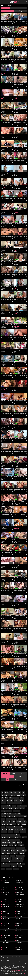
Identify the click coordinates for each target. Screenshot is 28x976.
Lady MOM (19, 923)
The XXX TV (6, 901)
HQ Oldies (5, 938)
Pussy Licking (9, 853)
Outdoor (3, 850)
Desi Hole (18, 880)
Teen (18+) (20, 861)
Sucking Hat (6, 913)
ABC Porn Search (20, 913)
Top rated (22, 8)
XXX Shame (6, 923)
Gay (14, 824)
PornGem (3, 36)
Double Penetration (12, 816)
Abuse (24, 973)
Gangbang (9, 824)
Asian (19, 792)
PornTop (16, 150)
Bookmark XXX (6, 882)
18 (2, 792)
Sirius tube (19, 892)
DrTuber (2, 238)
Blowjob (16, 800)
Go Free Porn (6, 925)
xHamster (16, 163)
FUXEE (4, 911)
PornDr (2, 163)
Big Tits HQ (5, 933)
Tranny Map (19, 916)
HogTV (2, 87)
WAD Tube (19, 938)
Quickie (16, 853)
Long (20, 11)
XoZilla (2, 466)
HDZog (15, 302)
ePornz (4, 909)
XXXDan (2, 74)
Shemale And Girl (20, 855)
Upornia (16, 112)
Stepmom (4, 861)
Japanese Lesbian (6, 834)
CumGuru (5, 880)
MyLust (2, 201)
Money (7, 847)
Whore (3, 869)
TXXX (2, 61)
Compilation (4, 808)
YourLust (16, 99)
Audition (19, 795)
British (21, 800)
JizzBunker (16, 327)
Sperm (21, 858)
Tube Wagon (19, 906)
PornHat (16, 49)
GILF (18, 824)
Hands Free (4, 829)
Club (25, 805)
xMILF (15, 276)
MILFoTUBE (19, 950)
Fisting (8, 821)
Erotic (8, 818)
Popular (5, 8)
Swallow (14, 861)
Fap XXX (14, 2)
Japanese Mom (15, 834)
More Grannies (6, 942)
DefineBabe (16, 694)
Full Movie (19, 821)
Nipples (18, 847)
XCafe (2, 403)
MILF (16, 845)
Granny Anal (9, 826)
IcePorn (2, 504)
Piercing (13, 850)
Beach (17, 797)
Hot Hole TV (19, 945)
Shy (13, 858)
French (13, 821)
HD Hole (5, 894)
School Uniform (5, 855)
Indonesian (4, 832)
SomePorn (3, 441)
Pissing (18, 850)
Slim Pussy (5, 945)
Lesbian (17, 840)
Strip (9, 861)
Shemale (12, 855)
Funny (24, 821)
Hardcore (11, 829)
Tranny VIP (19, 887)
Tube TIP (5, 887)
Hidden (16, 829)
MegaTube (3, 555)
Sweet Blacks (6, 928)
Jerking (24, 837)
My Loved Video (20, 933)
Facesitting (20, 818)
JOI (2, 840)
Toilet (14, 863)
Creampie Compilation (7, 811)
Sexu (15, 352)
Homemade (22, 829)
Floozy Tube (6, 904)
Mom (3, 847)
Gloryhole (23, 824)
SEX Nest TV (6, 950)
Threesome (8, 863)
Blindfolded (10, 800)
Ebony (19, 816)
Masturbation (5, 845)
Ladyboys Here (20, 894)
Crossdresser (16, 811)
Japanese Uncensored (7, 837)
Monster (13, 847)
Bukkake (3, 803)
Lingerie (13, 842)
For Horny (18, 930)
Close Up (20, 805)
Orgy (23, 847)
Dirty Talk (4, 816)
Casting (12, 803)
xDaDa (18, 911)
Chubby (8, 805)
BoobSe (16, 213)
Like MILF (18, 901)
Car (8, 803)
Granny (3, 826)
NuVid (2, 150)
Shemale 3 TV (19, 899)
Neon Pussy (6, 906)
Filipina (3, 821)
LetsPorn (3, 23)
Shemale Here (6, 935)
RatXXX (2, 706)
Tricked (19, 863)
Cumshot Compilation (6, 813)
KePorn (2, 529)
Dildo (19, 813)
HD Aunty (18, 925)
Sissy (17, 858)
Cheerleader (19, 803)
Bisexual (3, 800)
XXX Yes (5, 899)
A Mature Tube (6, 892)
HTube (18, 940)
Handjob (20, 826)
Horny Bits (18, 928)
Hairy (15, 826)
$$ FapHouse (17, 188)
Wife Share (8, 869)
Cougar (16, 808)
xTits (2, 49)
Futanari (3, 824)
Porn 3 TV (18, 947)
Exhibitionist (13, 818)
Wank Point (19, 942)
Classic (14, 805)
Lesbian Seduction (6, 842)
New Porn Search (7, 885)
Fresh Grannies (6, 918)
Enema (3, 818)
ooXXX (15, 36)
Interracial (16, 832)
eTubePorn (5, 940)
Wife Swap (15, 869)
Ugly (24, 863)
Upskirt (7, 866)
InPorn (15, 732)
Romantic (22, 853)
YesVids (16, 479)
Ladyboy (7, 840)
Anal (11, 792)
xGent (4, 916)
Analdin (2, 352)
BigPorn (18, 918)
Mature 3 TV (6, 889)
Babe (24, 795)
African (6, 792)
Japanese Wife (17, 837)
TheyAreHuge (3, 327)
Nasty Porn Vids (20, 909)
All (7, 11)
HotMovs (16, 403)
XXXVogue (16, 87)
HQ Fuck (5, 947)
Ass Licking (4, 795)
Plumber (24, 850)
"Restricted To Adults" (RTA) (17, 970)
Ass (23, 792)
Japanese (23, 832)
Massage (19, 842)
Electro (24, 816)
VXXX (15, 23)
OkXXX (15, 226)
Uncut (3, 866)
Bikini (22, 797)
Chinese (3, 805)
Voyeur (20, 866)
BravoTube (16, 264)
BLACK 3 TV (19, 885)
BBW (6, 797)
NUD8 (17, 897)
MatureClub (3, 365)
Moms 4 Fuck (19, 889)
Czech (14, 813)
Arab (15, 792)
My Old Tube (19, 935)
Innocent (10, 832)
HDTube (2, 99)
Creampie (22, 808)
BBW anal (11, 797)
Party (8, 850)
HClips (2, 213)
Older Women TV (20, 921)
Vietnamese (14, 866)
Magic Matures (20, 904)
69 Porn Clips (19, 882)
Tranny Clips (6, 897)
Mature (11, 845)
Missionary (21, 845)
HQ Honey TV (6, 930)
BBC (2, 797)
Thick (3, 863)
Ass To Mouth (12, 795)
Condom (11, 808)
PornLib (16, 74)
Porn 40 (5, 921)
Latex (12, 840)
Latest (14, 8)
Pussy (3, 853)
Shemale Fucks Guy (6, 858)
